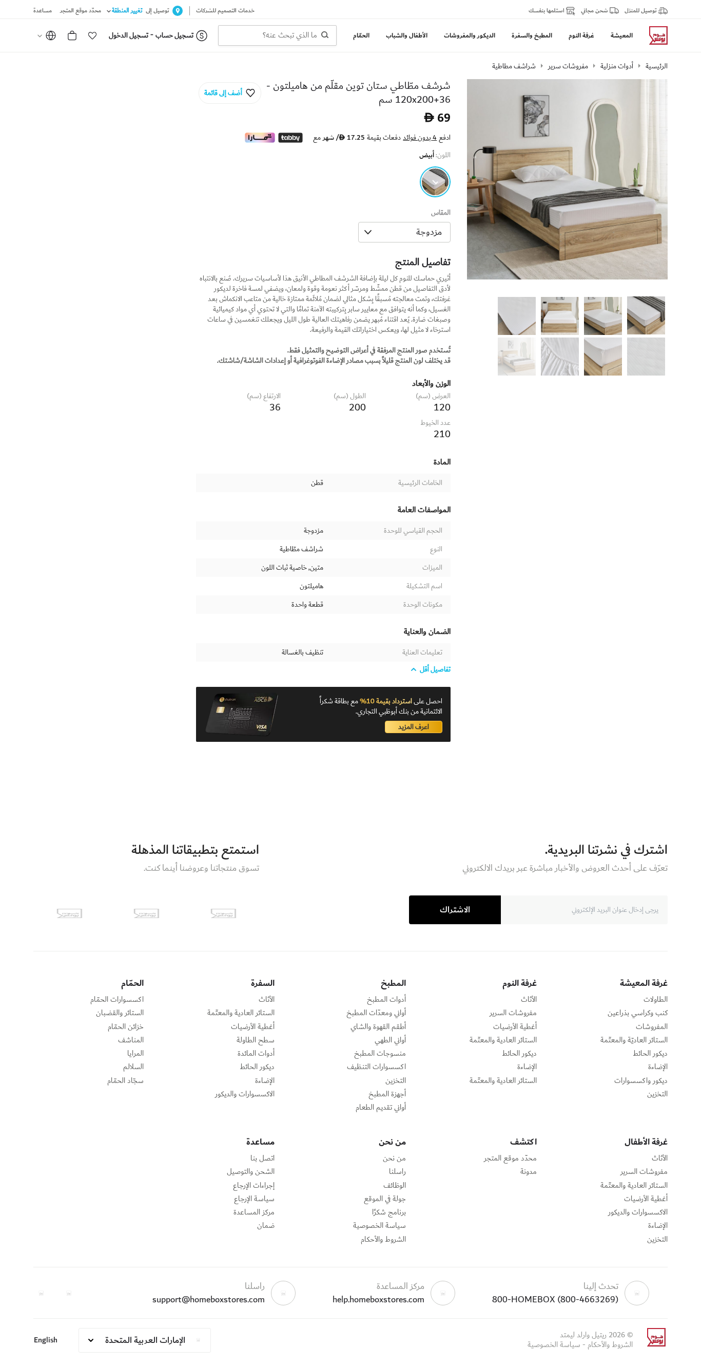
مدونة (528, 1172)
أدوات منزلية (616, 66)
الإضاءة (658, 1067)
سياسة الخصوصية (379, 1226)
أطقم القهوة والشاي (378, 1027)
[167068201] (435, 181)
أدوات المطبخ (386, 1000)
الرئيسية (657, 66)
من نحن (394, 1158)
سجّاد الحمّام (125, 1081)
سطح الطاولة (256, 1040)
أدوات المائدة (256, 1054)
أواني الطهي (390, 1040)
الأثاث (529, 1000)
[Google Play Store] (146, 913)
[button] (92, 35)
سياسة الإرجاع (254, 1199)
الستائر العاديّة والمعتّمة (634, 1040)
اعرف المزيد (413, 727)
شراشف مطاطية (514, 66)
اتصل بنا (262, 1158)
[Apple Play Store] (223, 913)
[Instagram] (41, 1293)
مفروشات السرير (513, 1013)
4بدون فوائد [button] (420, 137)
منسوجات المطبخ (380, 1054)
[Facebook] (68, 1293)
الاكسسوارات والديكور (245, 1094)
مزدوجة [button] (429, 232)
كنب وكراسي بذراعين (638, 1013)
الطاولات (656, 1000)
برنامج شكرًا (389, 1212)
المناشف (131, 1040)
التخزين (657, 1094)
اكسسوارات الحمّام (117, 1000)
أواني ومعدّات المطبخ (376, 1013)
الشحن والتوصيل (251, 1172)
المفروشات (652, 1027)
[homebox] (654, 35)
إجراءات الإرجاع (254, 1186)
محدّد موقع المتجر (510, 1158)
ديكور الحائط (650, 1054)
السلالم (133, 1067)
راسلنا (397, 1172)
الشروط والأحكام (383, 1239)
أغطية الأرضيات (515, 1027)
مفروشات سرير (568, 66)
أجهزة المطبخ (387, 1094)
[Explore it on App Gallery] (69, 913)
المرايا (135, 1054)
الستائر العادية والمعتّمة (503, 1040)
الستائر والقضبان (120, 1013)
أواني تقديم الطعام (381, 1107)
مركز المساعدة (254, 1212)
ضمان (266, 1226)
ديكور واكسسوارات (641, 1081)
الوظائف (394, 1186)
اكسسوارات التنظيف (376, 1067)
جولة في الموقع (385, 1199)
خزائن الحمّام (126, 1027)
